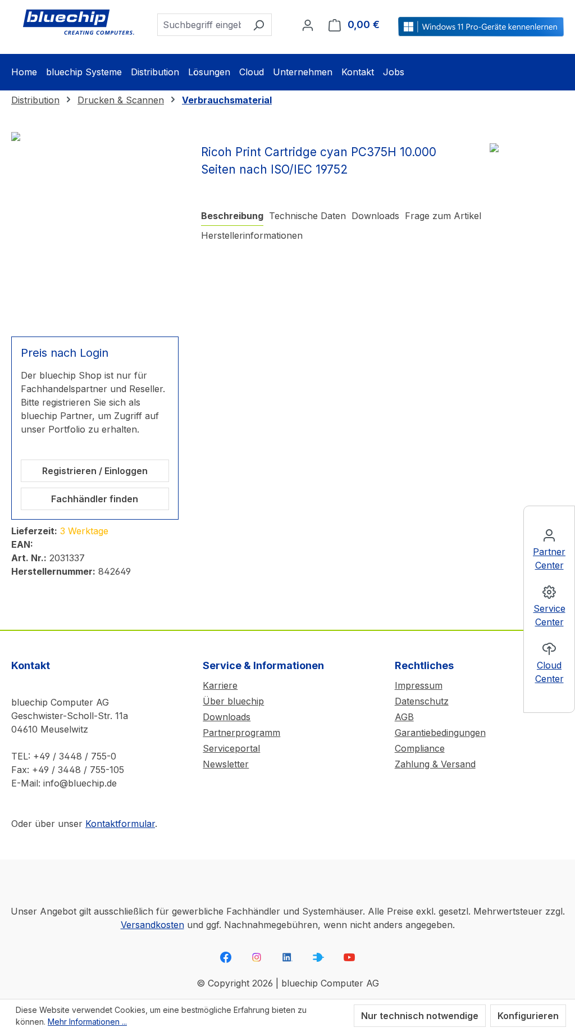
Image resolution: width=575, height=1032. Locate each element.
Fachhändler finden (94, 498)
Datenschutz (422, 701)
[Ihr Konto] (307, 24)
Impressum (418, 685)
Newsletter (226, 764)
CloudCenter (549, 672)
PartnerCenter (549, 558)
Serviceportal (231, 748)
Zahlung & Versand (435, 764)
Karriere (220, 685)
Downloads (226, 716)
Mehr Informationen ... (87, 1021)
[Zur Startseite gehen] (78, 22)
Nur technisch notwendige (419, 1015)
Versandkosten (152, 924)
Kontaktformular (120, 823)
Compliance (420, 748)
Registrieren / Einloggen (95, 470)
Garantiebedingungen (440, 732)
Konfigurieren (528, 1015)
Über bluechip (233, 701)
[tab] (232, 216)
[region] (95, 227)
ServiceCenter (549, 615)
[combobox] (201, 24)
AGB (404, 716)
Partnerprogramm (241, 732)
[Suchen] (258, 24)
